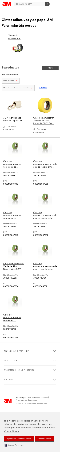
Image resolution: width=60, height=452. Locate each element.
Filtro (50, 68)
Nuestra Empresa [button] (17, 351)
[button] (14, 445)
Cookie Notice (11, 431)
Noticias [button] (10, 360)
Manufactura (8, 81)
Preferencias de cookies (26, 400)
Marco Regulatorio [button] (19, 370)
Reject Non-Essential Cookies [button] (19, 439)
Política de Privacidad (38, 398)
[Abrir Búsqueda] (55, 4)
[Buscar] (47, 4)
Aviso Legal (21, 398)
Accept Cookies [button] (44, 439)
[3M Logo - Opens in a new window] (6, 4)
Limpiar (43, 88)
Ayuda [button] (8, 380)
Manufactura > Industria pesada (16, 88)
